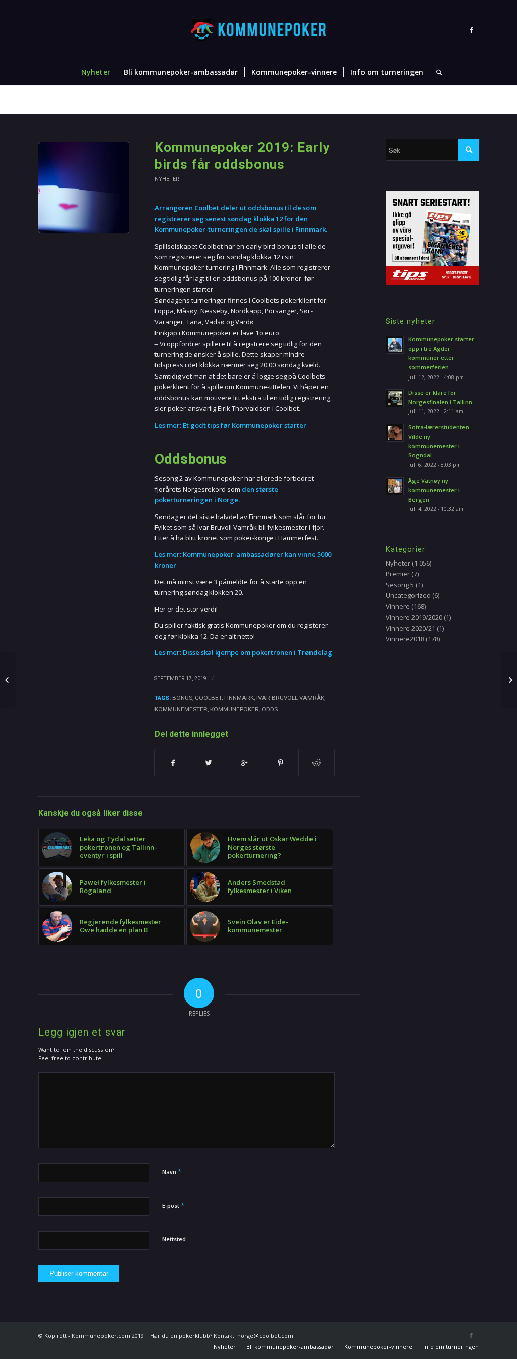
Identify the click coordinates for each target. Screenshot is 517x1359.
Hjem (274, 100)
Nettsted (174, 1239)
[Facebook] (471, 29)
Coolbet (208, 697)
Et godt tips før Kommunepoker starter (244, 425)
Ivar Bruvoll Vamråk (290, 697)
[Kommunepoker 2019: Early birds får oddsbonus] (83, 187)
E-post (173, 1205)
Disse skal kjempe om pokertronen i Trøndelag (258, 652)
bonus (182, 697)
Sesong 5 (400, 584)
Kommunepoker (234, 709)
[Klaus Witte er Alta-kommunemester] (509, 680)
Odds (270, 709)
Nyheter (299, 100)
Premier (398, 573)
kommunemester (181, 709)
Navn (171, 1171)
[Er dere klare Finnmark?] (8, 680)
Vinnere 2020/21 (410, 628)
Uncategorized (408, 595)
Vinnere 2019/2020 (414, 617)
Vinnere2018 (405, 638)
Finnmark (239, 697)
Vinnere (398, 606)
